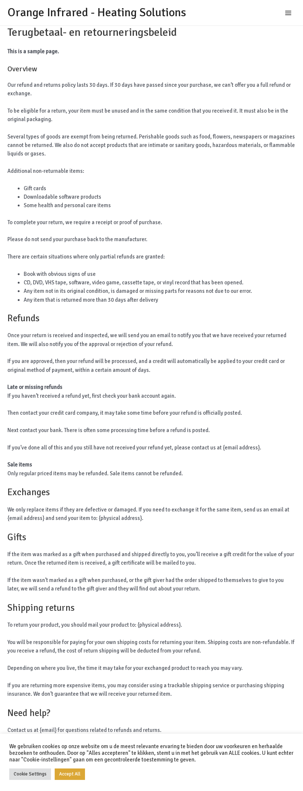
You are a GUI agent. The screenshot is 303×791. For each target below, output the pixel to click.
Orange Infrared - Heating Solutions (96, 12)
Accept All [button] (70, 774)
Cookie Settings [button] (30, 774)
